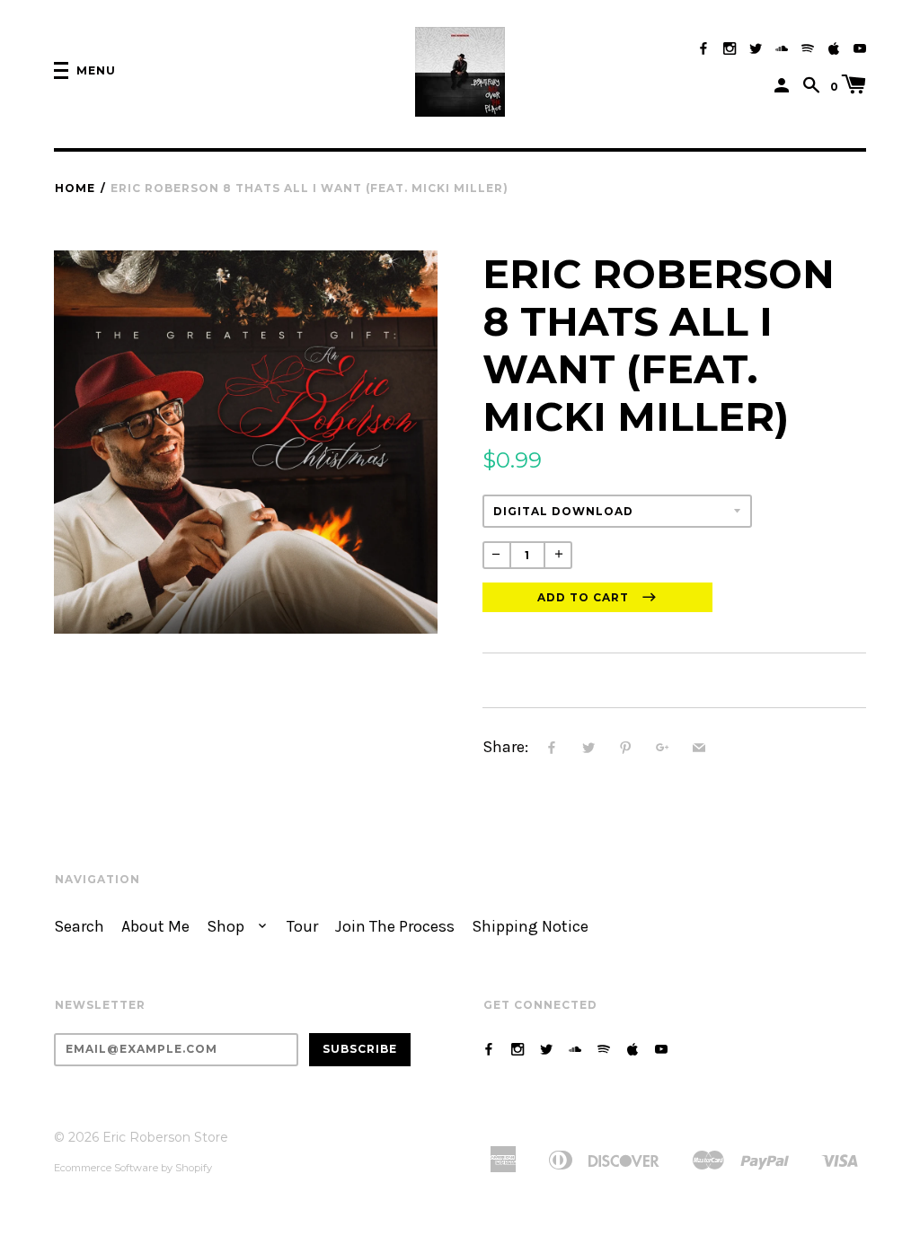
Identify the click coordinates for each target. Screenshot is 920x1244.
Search (79, 926)
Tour (302, 926)
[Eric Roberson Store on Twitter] (755, 49)
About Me (155, 926)
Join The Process (395, 926)
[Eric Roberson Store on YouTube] (860, 49)
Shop (227, 926)
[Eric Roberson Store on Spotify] (807, 49)
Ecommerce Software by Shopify (133, 1167)
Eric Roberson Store (165, 1137)
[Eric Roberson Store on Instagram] (729, 49)
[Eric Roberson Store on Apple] (833, 49)
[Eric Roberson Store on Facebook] (703, 49)
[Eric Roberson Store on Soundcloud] (781, 49)
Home (75, 188)
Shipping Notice (530, 926)
